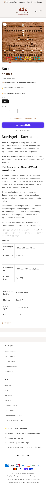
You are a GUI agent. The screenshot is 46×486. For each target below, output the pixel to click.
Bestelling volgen (11, 405)
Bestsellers (8, 371)
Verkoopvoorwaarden (33, 479)
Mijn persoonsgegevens (13, 415)
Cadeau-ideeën (10, 351)
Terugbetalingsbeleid (21, 476)
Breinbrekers (9, 356)
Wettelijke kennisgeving (17, 482)
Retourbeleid (9, 410)
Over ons (8, 385)
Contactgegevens (33, 482)
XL (5, 101)
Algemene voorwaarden (13, 420)
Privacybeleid (34, 476)
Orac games (22, 473)
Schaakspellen (10, 361)
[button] (4, 11)
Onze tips (8, 395)
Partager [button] (7, 323)
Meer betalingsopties (23, 130)
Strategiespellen (10, 366)
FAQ (6, 390)
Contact (7, 400)
